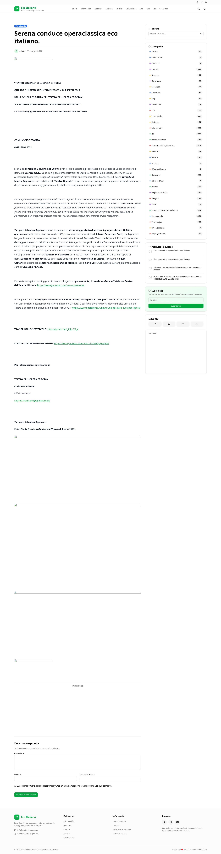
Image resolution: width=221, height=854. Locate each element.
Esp (148, 9)
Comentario (19, 753)
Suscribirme (176, 306)
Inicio (74, 9)
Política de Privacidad (122, 829)
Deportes (98, 9)
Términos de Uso (120, 833)
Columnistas (131, 9)
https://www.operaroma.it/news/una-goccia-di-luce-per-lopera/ (106, 307)
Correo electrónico (87, 774)
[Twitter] (202, 2)
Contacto (116, 825)
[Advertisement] (77, 706)
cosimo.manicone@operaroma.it (32, 400)
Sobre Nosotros (119, 821)
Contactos (163, 9)
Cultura (109, 9)
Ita (154, 9)
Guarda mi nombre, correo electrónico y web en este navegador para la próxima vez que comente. (64, 785)
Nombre (17, 774)
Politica (119, 9)
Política (66, 833)
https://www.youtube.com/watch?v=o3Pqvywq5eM (81, 343)
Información (86, 9)
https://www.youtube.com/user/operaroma (60, 285)
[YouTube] (206, 2)
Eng (141, 9)
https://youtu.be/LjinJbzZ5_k (63, 329)
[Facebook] (197, 2)
